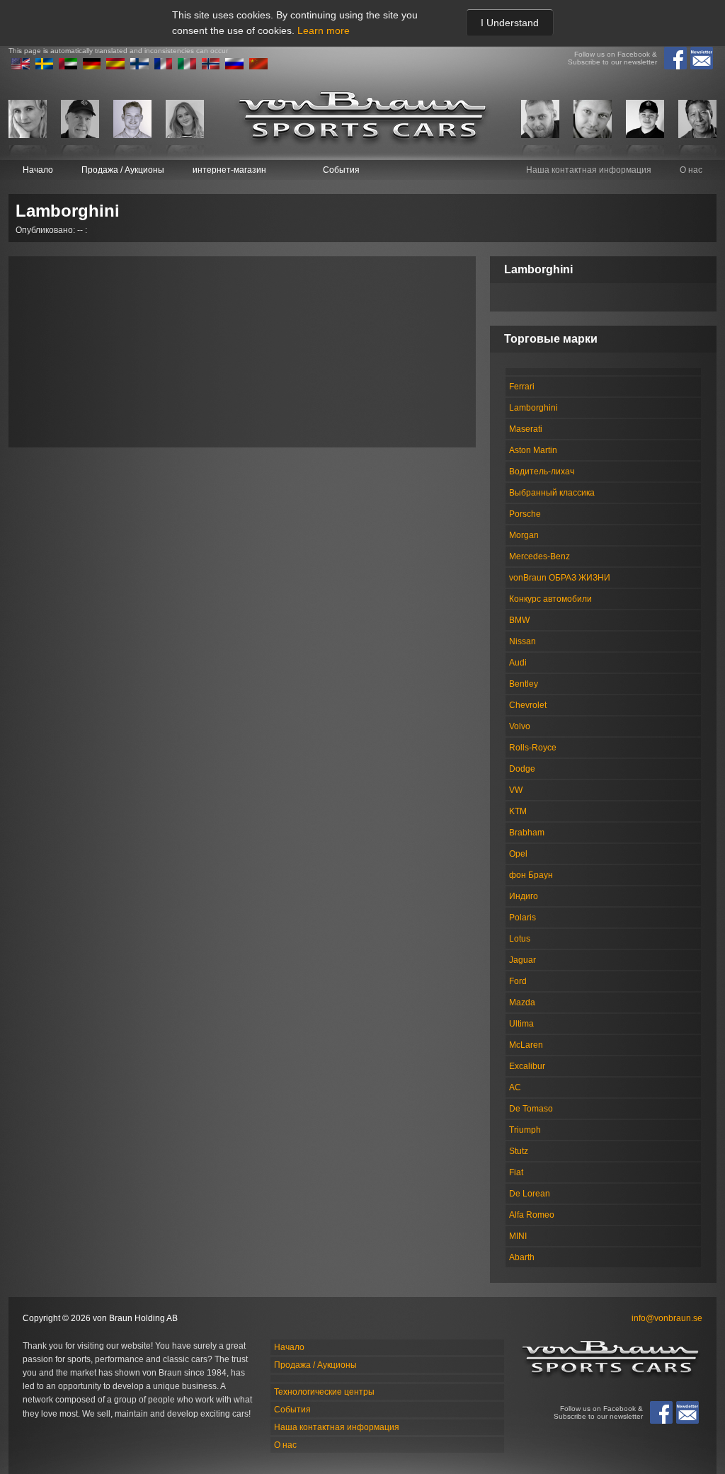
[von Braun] (362, 118)
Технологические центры (324, 1392)
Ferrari (522, 387)
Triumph (525, 1130)
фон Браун (531, 875)
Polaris (522, 917)
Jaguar (522, 960)
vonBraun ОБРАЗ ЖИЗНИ (559, 578)
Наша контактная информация (588, 170)
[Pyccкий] (234, 66)
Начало (38, 170)
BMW (519, 620)
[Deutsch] (92, 66)
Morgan (524, 535)
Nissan (522, 641)
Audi (518, 663)
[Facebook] (675, 58)
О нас (691, 170)
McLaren (526, 1045)
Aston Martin (533, 450)
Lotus (519, 939)
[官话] (258, 66)
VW (516, 790)
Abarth (522, 1257)
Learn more (323, 30)
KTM (518, 811)
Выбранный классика (552, 493)
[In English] (20, 66)
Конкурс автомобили (550, 599)
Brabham (526, 833)
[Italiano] (187, 66)
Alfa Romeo (531, 1215)
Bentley (523, 684)
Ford (518, 981)
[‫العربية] (68, 66)
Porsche (525, 514)
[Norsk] (211, 66)
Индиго (523, 896)
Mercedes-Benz (539, 556)
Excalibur (527, 1066)
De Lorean (529, 1194)
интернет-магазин (229, 170)
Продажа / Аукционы (122, 170)
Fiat (516, 1172)
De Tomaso (531, 1109)
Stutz (518, 1151)
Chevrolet (528, 705)
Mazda (522, 1002)
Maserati (525, 429)
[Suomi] (139, 66)
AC (515, 1087)
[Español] (115, 66)
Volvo (519, 726)
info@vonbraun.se (667, 1318)
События (341, 170)
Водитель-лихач (541, 471)
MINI (518, 1236)
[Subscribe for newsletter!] (701, 58)
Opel (518, 854)
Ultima (521, 1024)
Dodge (522, 769)
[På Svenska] (44, 66)
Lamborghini (533, 408)
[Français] (163, 66)
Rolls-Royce (532, 748)
